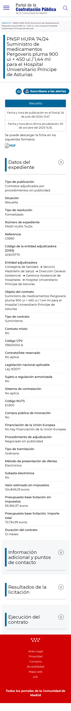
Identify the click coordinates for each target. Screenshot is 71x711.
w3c (35, 676)
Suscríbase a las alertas (48, 91)
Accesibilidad (35, 666)
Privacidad (35, 656)
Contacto (35, 661)
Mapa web (35, 671)
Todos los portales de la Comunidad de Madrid (35, 693)
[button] (6, 8)
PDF (12, 145)
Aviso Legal (35, 651)
